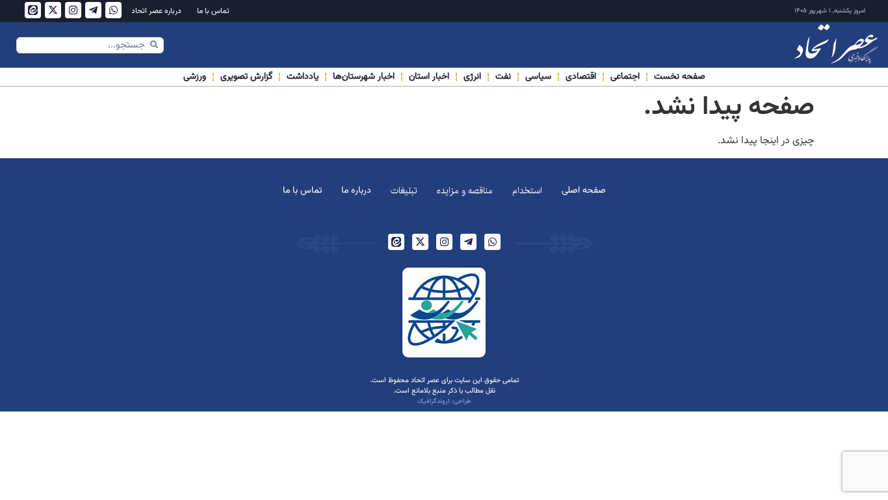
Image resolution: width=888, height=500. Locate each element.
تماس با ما (213, 11)
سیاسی (538, 77)
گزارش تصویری (246, 77)
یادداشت (303, 77)
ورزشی (194, 77)
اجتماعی (625, 77)
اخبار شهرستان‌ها (364, 77)
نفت (503, 77)
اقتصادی (581, 77)
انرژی (472, 77)
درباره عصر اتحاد (156, 11)
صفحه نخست (679, 77)
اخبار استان (429, 77)
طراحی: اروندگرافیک (444, 401)
